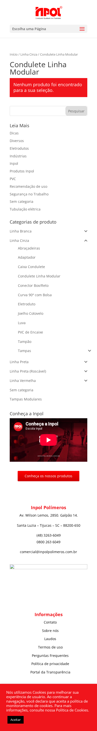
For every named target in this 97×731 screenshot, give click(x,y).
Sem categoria (21, 201)
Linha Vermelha (23, 380)
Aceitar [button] (15, 719)
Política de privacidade (50, 663)
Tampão (24, 341)
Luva (22, 322)
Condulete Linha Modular (39, 276)
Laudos (50, 638)
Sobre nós (50, 630)
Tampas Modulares (26, 399)
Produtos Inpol (22, 171)
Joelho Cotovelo (30, 313)
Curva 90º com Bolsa (35, 294)
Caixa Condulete (31, 266)
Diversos (17, 140)
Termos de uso (50, 647)
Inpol (14, 163)
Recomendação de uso (28, 186)
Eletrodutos (19, 148)
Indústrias (18, 156)
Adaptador (27, 257)
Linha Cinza (28, 54)
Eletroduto (26, 304)
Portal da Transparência (50, 672)
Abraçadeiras (29, 248)
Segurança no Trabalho (29, 194)
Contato (50, 622)
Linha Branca (21, 231)
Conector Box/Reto (33, 285)
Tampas (24, 350)
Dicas (14, 133)
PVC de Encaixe (30, 332)
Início (14, 54)
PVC (13, 178)
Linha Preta (19, 361)
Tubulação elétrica (25, 209)
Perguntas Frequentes (50, 655)
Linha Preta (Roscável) (28, 371)
